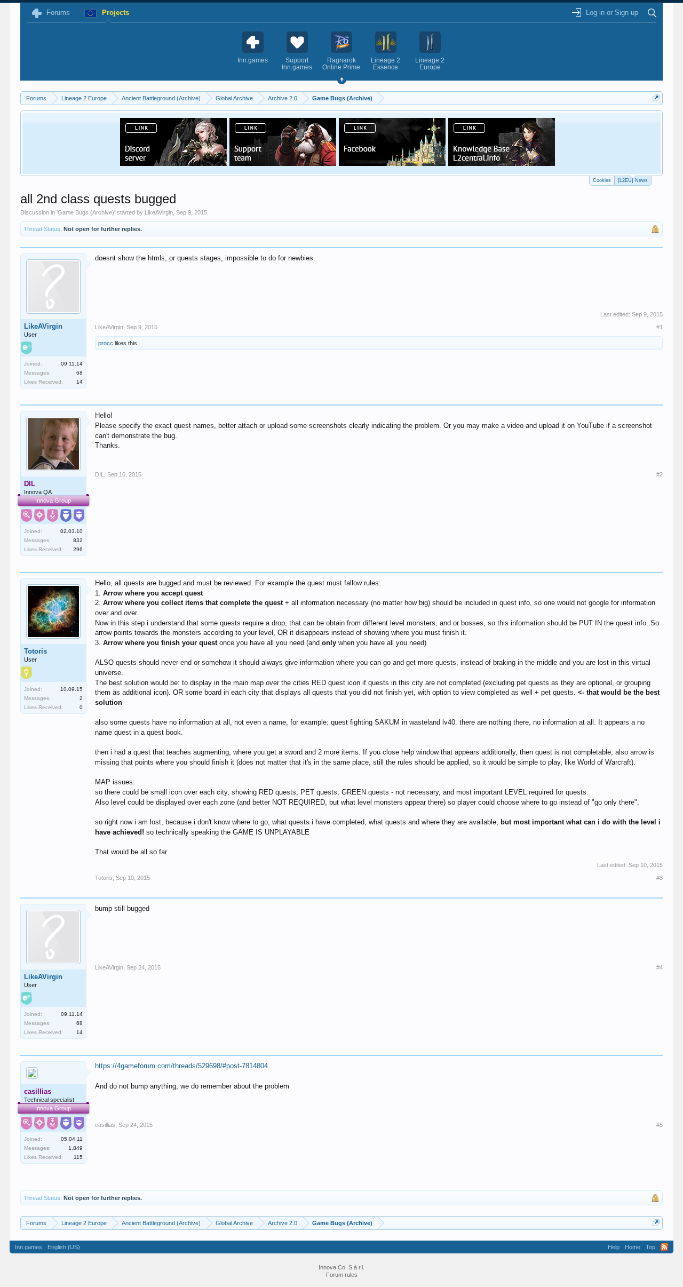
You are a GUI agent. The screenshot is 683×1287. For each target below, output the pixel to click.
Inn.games (28, 1247)
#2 (659, 474)
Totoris (35, 651)
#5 (659, 1125)
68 (79, 373)
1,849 (75, 1148)
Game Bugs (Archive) (86, 212)
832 (78, 540)
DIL (99, 474)
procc (105, 343)
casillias (105, 1125)
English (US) (63, 1247)
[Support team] (282, 162)
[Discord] (173, 162)
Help (614, 1247)
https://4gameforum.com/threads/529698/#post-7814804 (181, 1066)
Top (650, 1247)
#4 (659, 967)
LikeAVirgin (159, 212)
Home (632, 1247)
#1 (659, 327)
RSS (664, 1247)
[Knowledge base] (501, 162)
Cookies (602, 180)
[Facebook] (392, 162)
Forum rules (342, 1275)
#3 (659, 878)
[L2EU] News (633, 180)
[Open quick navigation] (656, 97)
